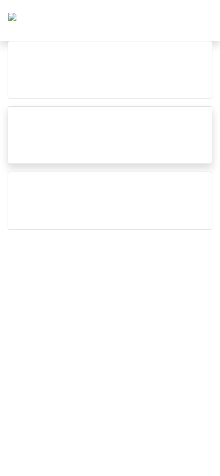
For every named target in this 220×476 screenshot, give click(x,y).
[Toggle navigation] (199, 20)
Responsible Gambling (165, 256)
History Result (86, 256)
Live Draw (31, 256)
